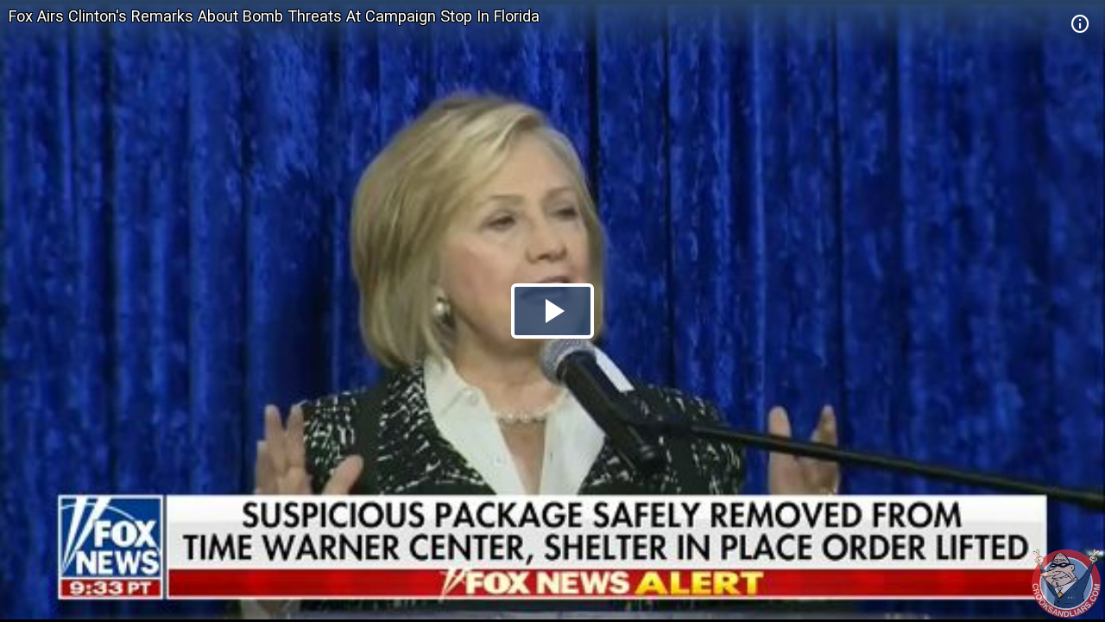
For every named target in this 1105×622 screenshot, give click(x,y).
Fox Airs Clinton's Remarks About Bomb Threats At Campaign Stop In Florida (274, 16)
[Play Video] (552, 311)
